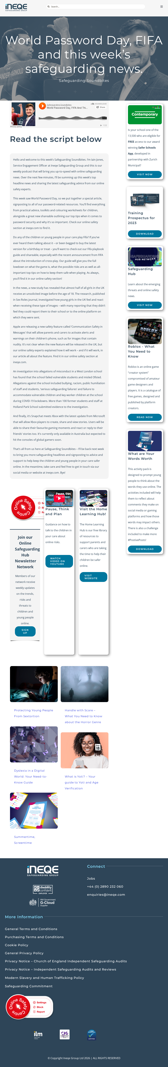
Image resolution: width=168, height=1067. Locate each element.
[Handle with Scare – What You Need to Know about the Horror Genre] (84, 684)
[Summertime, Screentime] (34, 811)
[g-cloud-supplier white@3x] (43, 899)
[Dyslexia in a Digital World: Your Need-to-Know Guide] (34, 744)
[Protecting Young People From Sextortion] (34, 684)
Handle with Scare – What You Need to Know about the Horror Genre (83, 716)
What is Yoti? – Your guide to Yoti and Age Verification (81, 782)
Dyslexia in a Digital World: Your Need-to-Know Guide (30, 776)
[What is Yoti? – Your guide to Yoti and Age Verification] (84, 750)
